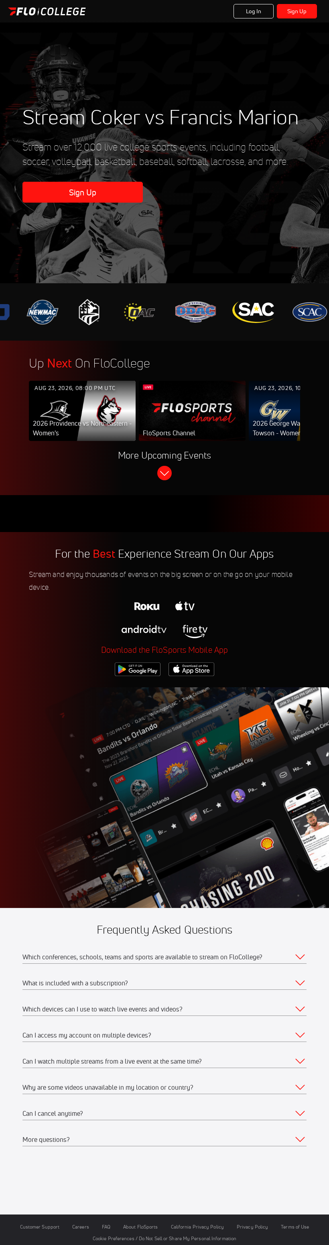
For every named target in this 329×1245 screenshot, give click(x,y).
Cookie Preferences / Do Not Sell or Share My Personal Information (164, 1238)
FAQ (106, 1227)
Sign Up (297, 11)
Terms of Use (295, 1227)
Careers (80, 1227)
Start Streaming (82, 418)
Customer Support (40, 1227)
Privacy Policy (252, 1227)
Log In (254, 11)
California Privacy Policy (197, 1227)
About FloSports (140, 1227)
